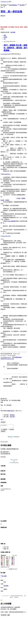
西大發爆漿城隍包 (17, 357)
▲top (2, 419)
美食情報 (12, 32)
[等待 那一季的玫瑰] (14, 461)
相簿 (5, 35)
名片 (5, 39)
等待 (2, 402)
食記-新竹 (12, 416)
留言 (12, 410)
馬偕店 (7, 200)
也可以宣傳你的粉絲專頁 (14, 462)
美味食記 (12, 415)
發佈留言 (3, 431)
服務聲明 (16, 597)
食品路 (2, 200)
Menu (2, 300)
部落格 (5, 37)
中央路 (18, 198)
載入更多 (3, 422)
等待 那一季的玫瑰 (11, 11)
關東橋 (23, 198)
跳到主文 (3, 15)
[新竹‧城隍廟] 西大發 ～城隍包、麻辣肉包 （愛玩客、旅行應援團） (15, 47)
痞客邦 (9, 410)
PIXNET (7, 595)
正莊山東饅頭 (11, 221)
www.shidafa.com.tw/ (6, 357)
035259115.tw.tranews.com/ (7, 358)
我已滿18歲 (3, 615)
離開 (9, 615)
